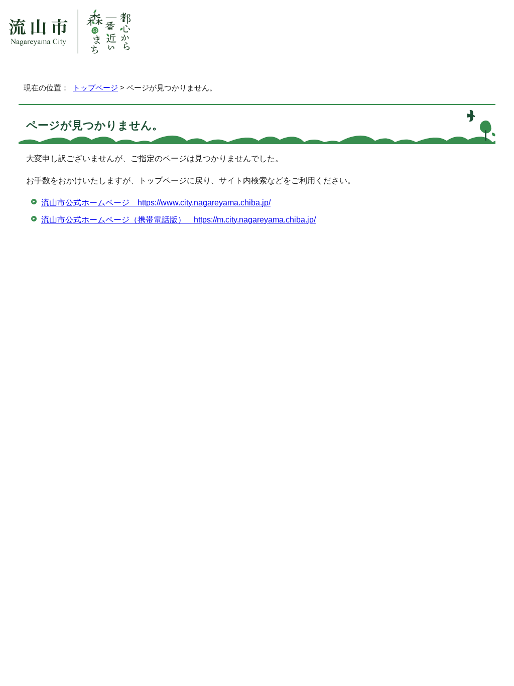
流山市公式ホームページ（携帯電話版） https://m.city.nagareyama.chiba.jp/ (178, 219)
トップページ (95, 87)
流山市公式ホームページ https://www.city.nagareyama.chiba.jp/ (156, 202)
